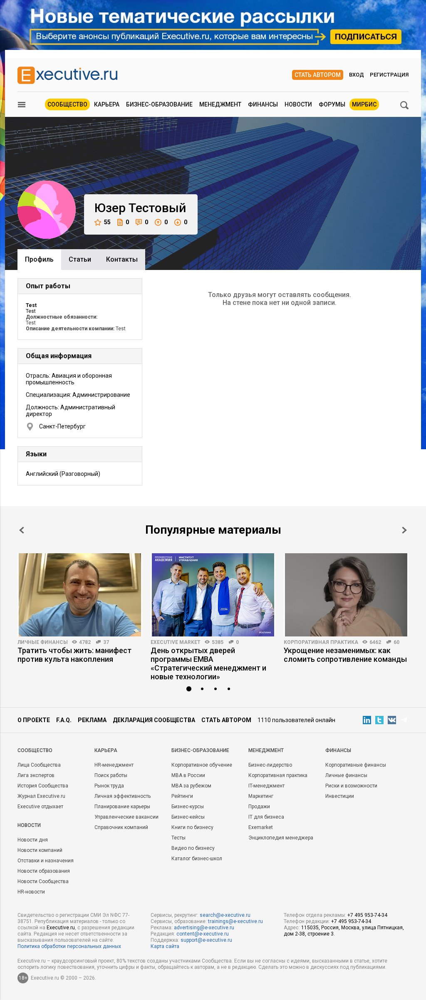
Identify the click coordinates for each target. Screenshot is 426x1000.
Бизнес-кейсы (188, 817)
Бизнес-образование (159, 104)
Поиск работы (110, 775)
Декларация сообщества (154, 720)
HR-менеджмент (114, 765)
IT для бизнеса (266, 817)
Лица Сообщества (39, 765)
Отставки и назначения (45, 861)
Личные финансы (42, 642)
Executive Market (176, 642)
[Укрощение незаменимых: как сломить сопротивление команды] (346, 594)
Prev (21, 530)
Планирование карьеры (122, 806)
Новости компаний (39, 850)
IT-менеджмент (266, 786)
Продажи (259, 806)
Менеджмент (220, 104)
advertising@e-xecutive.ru (204, 928)
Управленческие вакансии (126, 817)
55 (107, 222)
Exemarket (260, 827)
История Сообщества (42, 786)
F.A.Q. (64, 720)
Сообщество (67, 104)
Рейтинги (182, 796)
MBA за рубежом (191, 786)
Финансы (263, 104)
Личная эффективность (122, 796)
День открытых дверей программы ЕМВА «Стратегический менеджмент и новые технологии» (208, 663)
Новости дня (32, 840)
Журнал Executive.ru (41, 796)
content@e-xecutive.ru (202, 934)
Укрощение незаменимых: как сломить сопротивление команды (345, 654)
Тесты (178, 838)
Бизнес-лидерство (270, 765)
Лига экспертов (35, 775)
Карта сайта (165, 946)
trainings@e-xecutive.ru (235, 921)
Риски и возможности (351, 786)
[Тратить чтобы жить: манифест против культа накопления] (79, 594)
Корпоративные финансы (355, 765)
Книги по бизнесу (192, 827)
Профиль (39, 259)
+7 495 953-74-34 (367, 915)
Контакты (122, 259)
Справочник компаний (121, 827)
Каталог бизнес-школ (196, 858)
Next (404, 530)
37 (106, 642)
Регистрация (389, 75)
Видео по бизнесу (193, 848)
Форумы (332, 104)
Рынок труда (109, 786)
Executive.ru (61, 928)
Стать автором (318, 75)
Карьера (106, 104)
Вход (356, 75)
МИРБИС (364, 104)
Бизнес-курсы (187, 806)
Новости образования (43, 871)
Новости (298, 104)
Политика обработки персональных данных (69, 946)
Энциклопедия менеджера (280, 838)
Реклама (92, 720)
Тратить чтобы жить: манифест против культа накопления (74, 654)
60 (396, 642)
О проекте (33, 720)
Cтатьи (80, 259)
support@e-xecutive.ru (206, 940)
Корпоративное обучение (201, 765)
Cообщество (34, 750)
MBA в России (188, 775)
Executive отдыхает (40, 806)
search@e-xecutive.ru (225, 915)
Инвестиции (339, 796)
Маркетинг (260, 796)
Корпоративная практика (321, 642)
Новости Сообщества (43, 881)
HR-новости (31, 892)
